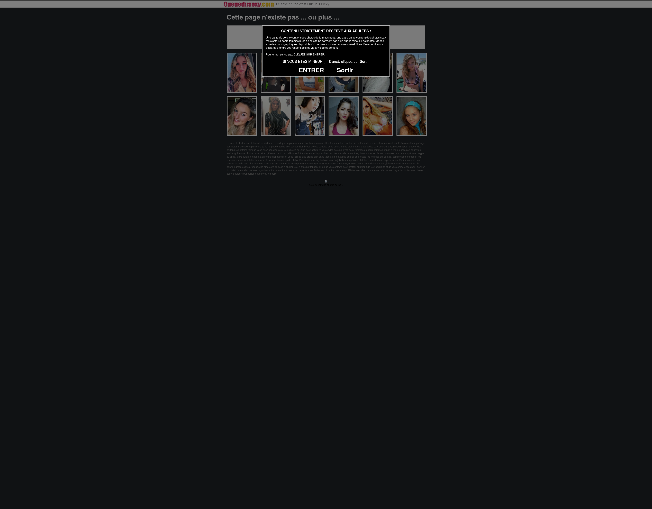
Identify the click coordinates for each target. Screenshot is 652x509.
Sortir (345, 69)
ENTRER (311, 69)
